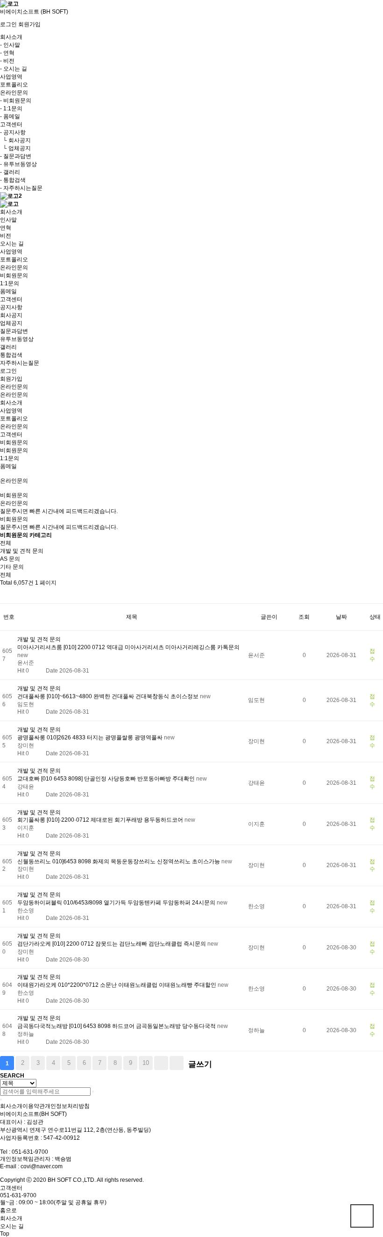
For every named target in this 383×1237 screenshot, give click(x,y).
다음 (161, 1063)
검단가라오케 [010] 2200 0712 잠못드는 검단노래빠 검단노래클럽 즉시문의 (112, 943)
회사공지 (11, 315)
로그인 (8, 24)
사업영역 (11, 76)
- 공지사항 (13, 132)
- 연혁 (7, 53)
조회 (304, 617)
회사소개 (11, 402)
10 (145, 1062)
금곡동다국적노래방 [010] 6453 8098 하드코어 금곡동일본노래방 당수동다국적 (117, 1026)
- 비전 (7, 61)
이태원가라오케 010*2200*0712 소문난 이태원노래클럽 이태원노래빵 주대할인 (117, 985)
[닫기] (1, 1099)
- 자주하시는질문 (21, 188)
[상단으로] (362, 1216)
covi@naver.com (42, 1166)
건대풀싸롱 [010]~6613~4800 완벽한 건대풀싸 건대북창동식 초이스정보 (108, 696)
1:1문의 (9, 458)
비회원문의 (14, 450)
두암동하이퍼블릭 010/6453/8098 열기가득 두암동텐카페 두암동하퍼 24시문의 (117, 902)
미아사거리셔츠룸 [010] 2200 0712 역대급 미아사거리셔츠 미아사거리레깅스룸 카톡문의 (128, 647)
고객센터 (11, 434)
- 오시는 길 (13, 68)
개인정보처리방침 (67, 1106)
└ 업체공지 (15, 148)
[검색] (93, 1091)
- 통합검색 (13, 180)
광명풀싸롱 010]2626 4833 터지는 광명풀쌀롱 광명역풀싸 (90, 737)
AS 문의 (10, 559)
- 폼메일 (10, 116)
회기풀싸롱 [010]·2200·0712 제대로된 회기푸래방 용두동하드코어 (100, 820)
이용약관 (33, 1106)
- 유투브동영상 (18, 164)
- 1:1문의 (11, 108)
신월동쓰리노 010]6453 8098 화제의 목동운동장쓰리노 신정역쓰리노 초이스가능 (119, 861)
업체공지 (11, 323)
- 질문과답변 (15, 156)
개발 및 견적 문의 (21, 551)
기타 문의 (12, 567)
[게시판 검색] (4, 595)
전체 (5, 543)
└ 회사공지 (15, 140)
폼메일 (8, 466)
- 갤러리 (10, 172)
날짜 (341, 617)
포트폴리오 (14, 84)
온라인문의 (14, 386)
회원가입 (29, 24)
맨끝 (177, 1063)
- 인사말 (10, 45)
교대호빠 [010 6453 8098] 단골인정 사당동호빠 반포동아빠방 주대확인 (106, 778)
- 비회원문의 (15, 100)
